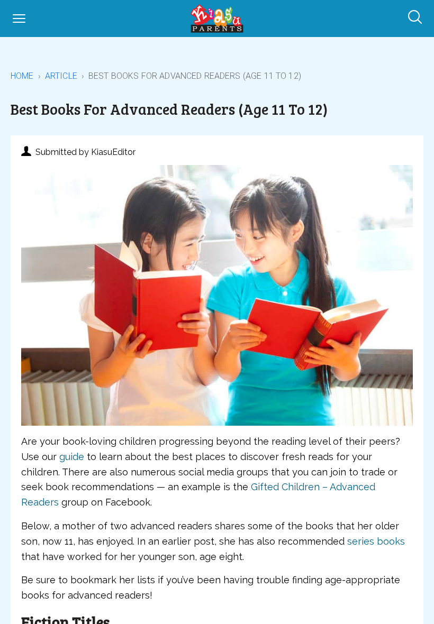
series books (376, 541)
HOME (22, 76)
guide (71, 456)
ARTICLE (61, 76)
